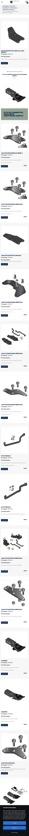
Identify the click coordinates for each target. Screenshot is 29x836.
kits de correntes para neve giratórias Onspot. (13, 114)
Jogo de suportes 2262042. (11, 255)
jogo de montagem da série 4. (12, 153)
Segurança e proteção (8, 6)
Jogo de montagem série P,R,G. (12, 204)
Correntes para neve (8, 9)
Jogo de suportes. (8, 763)
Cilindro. (4, 660)
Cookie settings (14, 832)
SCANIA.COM (16, 1)
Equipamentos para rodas (9, 8)
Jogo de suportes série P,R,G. (11, 558)
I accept (14, 823)
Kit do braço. (6, 456)
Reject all (14, 827)
